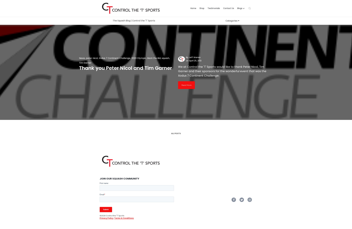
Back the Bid (154, 58)
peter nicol (92, 58)
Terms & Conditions (124, 218)
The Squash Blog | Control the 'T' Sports (134, 20)
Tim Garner (85, 62)
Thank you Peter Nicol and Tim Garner (125, 68)
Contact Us (228, 8)
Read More (186, 85)
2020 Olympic (138, 58)
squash (165, 58)
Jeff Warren (195, 57)
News (82, 58)
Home (193, 8)
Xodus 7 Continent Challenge (114, 58)
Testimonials (214, 8)
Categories (232, 20)
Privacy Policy (106, 218)
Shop (202, 8)
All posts (176, 133)
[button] (241, 8)
